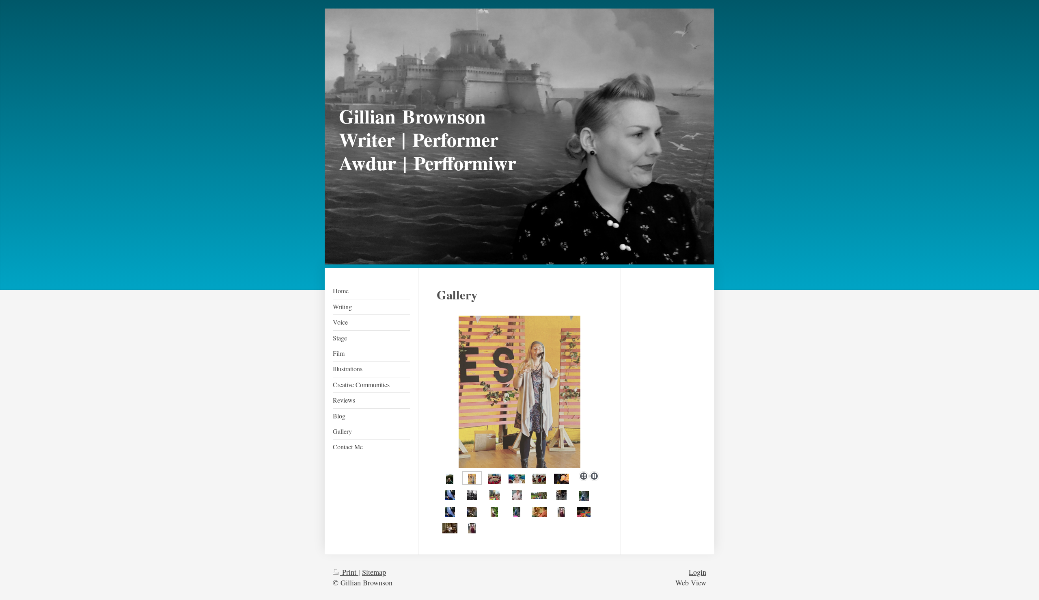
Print (349, 572)
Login (697, 572)
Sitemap (374, 572)
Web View (690, 582)
